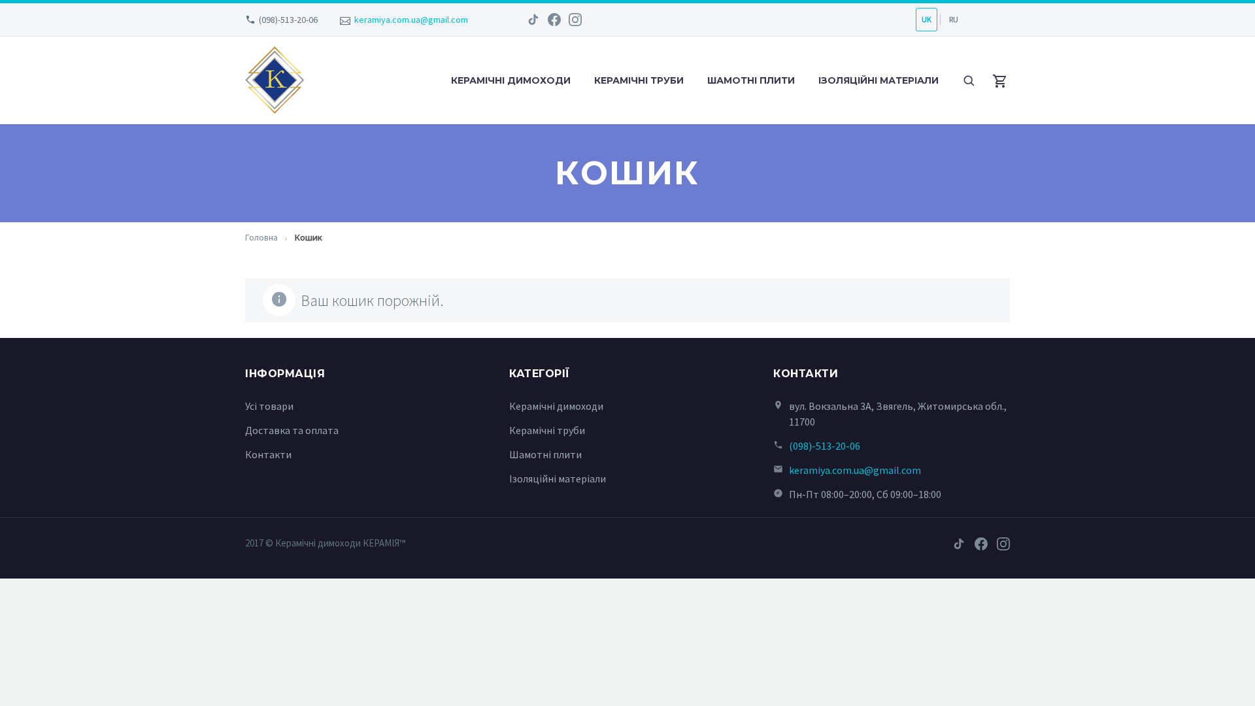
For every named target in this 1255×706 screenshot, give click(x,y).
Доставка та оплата (292, 430)
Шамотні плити (751, 80)
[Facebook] (554, 19)
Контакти (268, 454)
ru (953, 19)
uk (926, 19)
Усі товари (269, 405)
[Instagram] (575, 19)
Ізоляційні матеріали (878, 80)
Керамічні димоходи (511, 80)
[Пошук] (968, 80)
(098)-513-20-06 (288, 19)
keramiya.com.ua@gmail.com (411, 19)
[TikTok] (533, 19)
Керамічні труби (639, 80)
